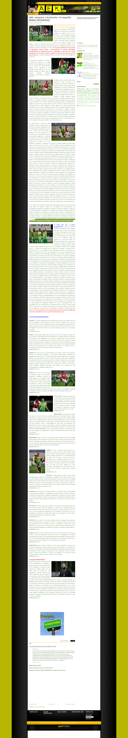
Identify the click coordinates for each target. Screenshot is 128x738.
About (32, 3)
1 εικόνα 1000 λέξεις (92, 95)
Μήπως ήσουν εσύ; (89, 102)
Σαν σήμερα (83, 91)
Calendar (61, 3)
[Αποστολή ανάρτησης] (30, 643)
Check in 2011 (86, 62)
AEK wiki (66, 3)
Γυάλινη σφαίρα (87, 98)
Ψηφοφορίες (81, 89)
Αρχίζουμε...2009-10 (80, 102)
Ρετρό (78, 101)
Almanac (56, 3)
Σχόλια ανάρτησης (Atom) (39, 706)
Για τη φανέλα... (86, 72)
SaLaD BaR (79, 98)
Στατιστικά (83, 104)
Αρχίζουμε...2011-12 (94, 99)
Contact (36, 3)
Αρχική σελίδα (51, 704)
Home (30, 722)
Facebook (51, 3)
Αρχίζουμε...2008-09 (92, 93)
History (41, 3)
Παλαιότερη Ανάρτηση (70, 704)
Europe (83, 92)
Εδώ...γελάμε (91, 92)
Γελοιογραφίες (94, 89)
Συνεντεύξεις (80, 95)
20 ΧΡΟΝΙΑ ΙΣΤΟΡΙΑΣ (87, 53)
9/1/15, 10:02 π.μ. (37, 662)
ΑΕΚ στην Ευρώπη (94, 101)
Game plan (95, 96)
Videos (45, 3)
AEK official (72, 3)
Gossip (86, 99)
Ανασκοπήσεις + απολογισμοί (83, 96)
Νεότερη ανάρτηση (33, 704)
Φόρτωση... (31, 713)
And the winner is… (85, 101)
